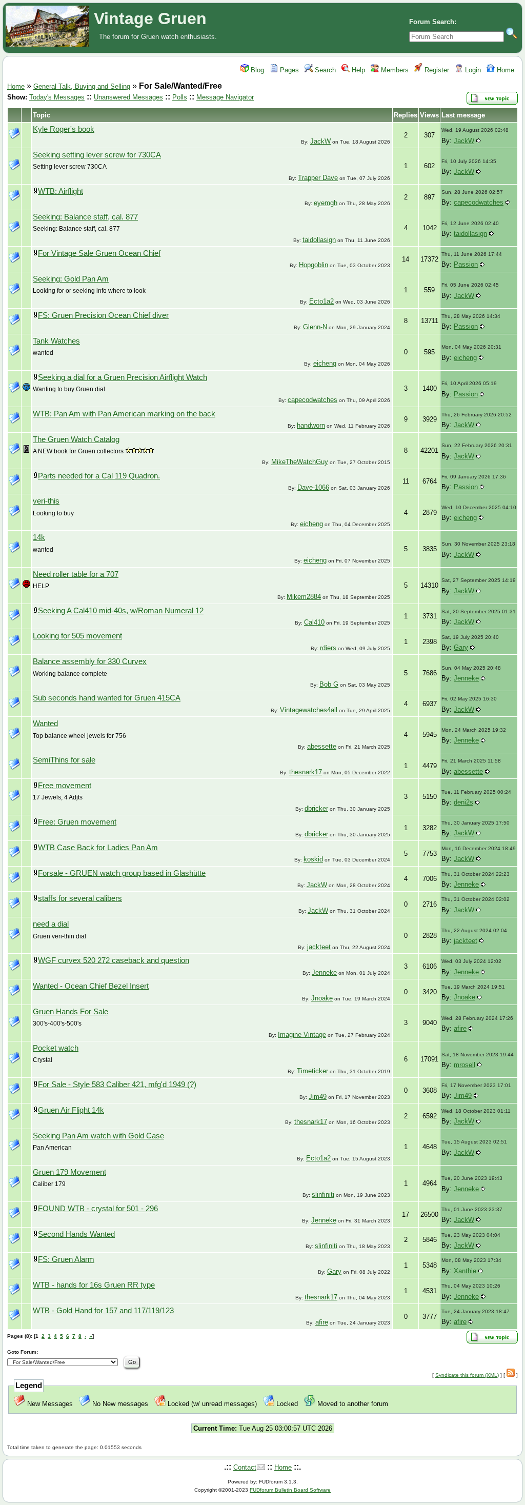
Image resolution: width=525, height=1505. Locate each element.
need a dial (51, 924)
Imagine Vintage (302, 1034)
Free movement (64, 785)
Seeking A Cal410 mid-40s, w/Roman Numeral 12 (121, 611)
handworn (311, 425)
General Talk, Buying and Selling (81, 86)
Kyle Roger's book (63, 129)
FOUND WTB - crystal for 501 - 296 (98, 1209)
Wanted (45, 723)
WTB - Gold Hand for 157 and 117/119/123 (103, 1311)
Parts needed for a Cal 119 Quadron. (99, 476)
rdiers (328, 648)
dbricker (316, 808)
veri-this (46, 501)
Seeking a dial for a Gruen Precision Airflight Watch (122, 377)
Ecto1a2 (321, 301)
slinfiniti (323, 1194)
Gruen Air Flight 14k (71, 1110)
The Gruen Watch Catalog (76, 439)
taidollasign (319, 240)
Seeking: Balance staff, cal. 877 (85, 217)
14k (39, 537)
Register (435, 70)
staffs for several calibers (80, 898)
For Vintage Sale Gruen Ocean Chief (99, 253)
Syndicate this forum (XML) (467, 1375)
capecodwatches (478, 202)
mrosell (464, 1065)
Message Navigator (225, 97)
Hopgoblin (313, 265)
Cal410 (314, 622)
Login (472, 70)
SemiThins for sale (64, 760)
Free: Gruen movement (77, 822)
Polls (179, 97)
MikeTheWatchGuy (299, 462)
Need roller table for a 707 (75, 574)
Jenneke (466, 678)
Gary (461, 647)
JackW (320, 141)
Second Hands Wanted (76, 1234)
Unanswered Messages (128, 97)
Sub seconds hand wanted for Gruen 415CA (106, 698)
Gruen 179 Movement (69, 1172)
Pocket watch (55, 1048)
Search (324, 70)
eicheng (324, 363)
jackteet (319, 947)
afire (460, 1028)
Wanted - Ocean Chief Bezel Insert (91, 986)
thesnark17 (305, 772)
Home (504, 70)
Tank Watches (56, 341)
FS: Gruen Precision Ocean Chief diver (103, 315)
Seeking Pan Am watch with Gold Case (98, 1136)
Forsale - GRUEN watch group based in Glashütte (122, 873)
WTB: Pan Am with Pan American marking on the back (124, 414)
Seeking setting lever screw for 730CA (97, 155)
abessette (321, 746)
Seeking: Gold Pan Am (71, 279)
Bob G (328, 684)
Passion (466, 264)
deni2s (463, 802)
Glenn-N (315, 327)
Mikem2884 (304, 596)
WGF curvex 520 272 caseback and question (113, 960)
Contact (244, 1467)
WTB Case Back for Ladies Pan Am (98, 848)
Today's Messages (57, 97)
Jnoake (322, 998)
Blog (256, 70)
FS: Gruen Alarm (66, 1259)
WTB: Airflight (60, 191)
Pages (288, 70)
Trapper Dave (318, 178)
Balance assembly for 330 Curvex (90, 661)
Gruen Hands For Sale (70, 1012)
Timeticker (312, 1071)
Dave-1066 (313, 487)
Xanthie (465, 1271)
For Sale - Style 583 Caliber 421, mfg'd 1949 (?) (117, 1084)
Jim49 (318, 1096)
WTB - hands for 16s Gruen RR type (94, 1285)
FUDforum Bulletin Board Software (290, 1490)
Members (394, 70)
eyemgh (325, 203)
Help (357, 70)
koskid (313, 859)
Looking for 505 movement (77, 636)
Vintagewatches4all (308, 710)
